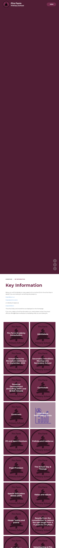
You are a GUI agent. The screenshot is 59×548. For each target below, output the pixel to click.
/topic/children (10, 305)
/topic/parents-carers (12, 300)
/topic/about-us (10, 297)
